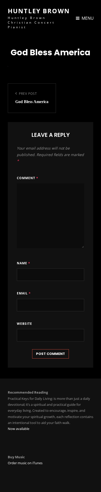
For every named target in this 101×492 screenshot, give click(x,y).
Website (24, 323)
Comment (27, 178)
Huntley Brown (39, 10)
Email (24, 293)
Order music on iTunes (25, 463)
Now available (18, 428)
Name (23, 263)
